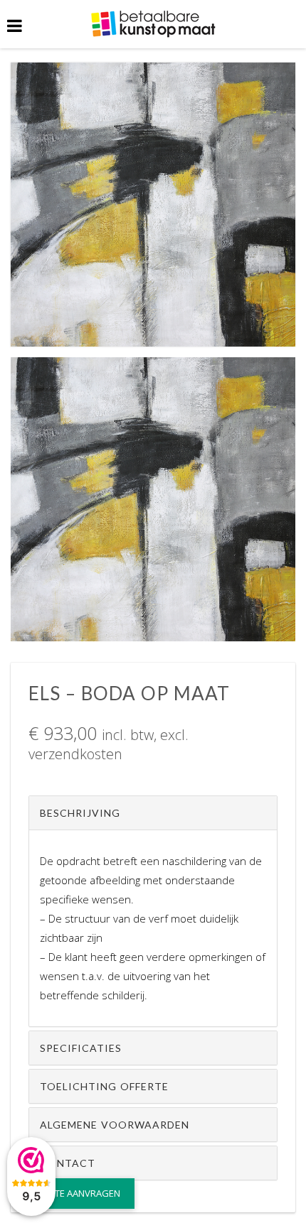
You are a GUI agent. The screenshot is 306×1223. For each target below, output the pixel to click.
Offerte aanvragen (74, 1193)
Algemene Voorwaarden (114, 1125)
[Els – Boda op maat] (153, 203)
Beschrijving (80, 813)
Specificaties (81, 1048)
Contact (67, 1163)
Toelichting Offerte (104, 1086)
